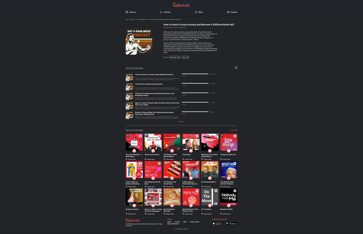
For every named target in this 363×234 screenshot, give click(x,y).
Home (127, 19)
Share (184, 57)
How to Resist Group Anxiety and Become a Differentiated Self (165, 19)
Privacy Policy (194, 222)
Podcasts (133, 19)
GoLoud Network (173, 224)
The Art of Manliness (142, 19)
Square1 (185, 229)
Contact (177, 222)
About (169, 222)
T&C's (185, 222)
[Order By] (236, 67)
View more (181, 121)
